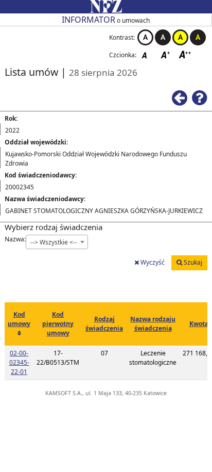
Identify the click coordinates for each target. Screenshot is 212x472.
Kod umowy (19, 319)
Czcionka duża (185, 54)
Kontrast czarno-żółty (198, 37)
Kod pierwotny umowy (58, 323)
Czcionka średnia (166, 54)
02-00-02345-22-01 (19, 362)
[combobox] (57, 242)
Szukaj (192, 262)
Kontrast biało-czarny (145, 37)
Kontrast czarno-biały (163, 37)
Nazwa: (15, 239)
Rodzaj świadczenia (104, 324)
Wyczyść (152, 262)
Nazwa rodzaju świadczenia (152, 324)
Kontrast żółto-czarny (180, 37)
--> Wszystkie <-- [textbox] (53, 242)
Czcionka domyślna (147, 54)
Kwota (198, 323)
